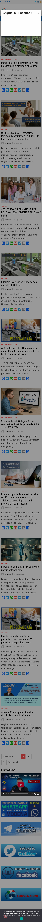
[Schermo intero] (38, 794)
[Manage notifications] (5, 916)
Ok (21, 919)
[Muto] (35, 794)
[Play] (4, 794)
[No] (39, 915)
